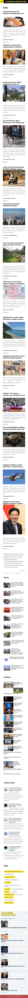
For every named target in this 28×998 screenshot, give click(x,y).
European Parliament (17, 889)
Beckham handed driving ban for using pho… (18, 723)
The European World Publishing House (13, 871)
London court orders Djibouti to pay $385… (18, 748)
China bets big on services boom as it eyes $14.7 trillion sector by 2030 (17, 592)
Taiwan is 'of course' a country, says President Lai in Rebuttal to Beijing (14, 395)
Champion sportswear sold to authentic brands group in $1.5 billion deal (14, 358)
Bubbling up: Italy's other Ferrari (12, 774)
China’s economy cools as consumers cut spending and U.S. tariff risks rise (17, 667)
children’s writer (8, 897)
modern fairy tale (9, 902)
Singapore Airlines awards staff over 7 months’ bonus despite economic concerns (13, 467)
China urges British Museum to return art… (18, 684)
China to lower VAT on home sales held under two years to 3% (17, 617)
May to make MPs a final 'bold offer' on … (18, 717)
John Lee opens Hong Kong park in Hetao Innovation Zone (13, 245)
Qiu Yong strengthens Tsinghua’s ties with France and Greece (14, 833)
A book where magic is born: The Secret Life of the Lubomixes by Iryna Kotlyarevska (15, 820)
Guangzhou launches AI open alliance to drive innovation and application (15, 848)
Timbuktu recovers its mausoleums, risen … (16, 763)
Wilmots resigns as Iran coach (9, 990)
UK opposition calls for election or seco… (17, 711)
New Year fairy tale (9, 900)
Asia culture (7, 882)
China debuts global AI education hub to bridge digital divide (15, 805)
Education (7, 889)
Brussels (7, 891)
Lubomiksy (18, 894)
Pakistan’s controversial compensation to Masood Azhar (12, 47)
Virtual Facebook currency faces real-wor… (17, 704)
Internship (14, 891)
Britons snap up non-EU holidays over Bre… (17, 735)
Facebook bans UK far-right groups (17, 741)
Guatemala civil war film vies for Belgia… (17, 698)
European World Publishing (11, 879)
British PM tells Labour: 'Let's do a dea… (17, 729)
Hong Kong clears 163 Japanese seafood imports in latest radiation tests (13, 13)
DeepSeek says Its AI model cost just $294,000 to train (16, 657)
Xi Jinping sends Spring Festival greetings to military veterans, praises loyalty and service (17, 609)
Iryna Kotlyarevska (9, 894)
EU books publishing (9, 877)
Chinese (15, 1)
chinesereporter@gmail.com (8, 918)
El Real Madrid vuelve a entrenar (12, 693)
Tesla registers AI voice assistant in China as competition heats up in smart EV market (17, 601)
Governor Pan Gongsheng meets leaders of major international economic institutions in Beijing (17, 651)
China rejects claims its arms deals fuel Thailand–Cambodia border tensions (17, 626)
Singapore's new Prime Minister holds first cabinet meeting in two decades (13, 503)
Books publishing (9, 874)
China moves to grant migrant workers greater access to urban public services (17, 584)
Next (16, 573)
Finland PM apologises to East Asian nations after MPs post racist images (17, 634)
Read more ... (6, 42)
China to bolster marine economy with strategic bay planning (17, 642)
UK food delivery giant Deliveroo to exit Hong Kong (13, 121)
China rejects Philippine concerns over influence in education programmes (16, 789)
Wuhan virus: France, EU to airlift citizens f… (13, 979)
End (19, 573)
